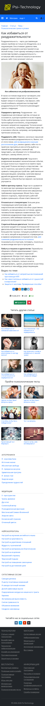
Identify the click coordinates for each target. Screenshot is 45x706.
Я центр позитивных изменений (15, 582)
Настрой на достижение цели (14, 566)
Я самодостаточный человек (13, 585)
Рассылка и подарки (32, 673)
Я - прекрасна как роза (11, 469)
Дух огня (5, 502)
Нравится (21, 302)
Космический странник (11, 519)
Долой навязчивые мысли (12, 589)
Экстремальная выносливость (14, 599)
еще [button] (21, 18)
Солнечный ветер (9, 505)
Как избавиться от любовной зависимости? (10, 330)
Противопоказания (9, 655)
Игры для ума (6, 680)
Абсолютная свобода (10, 466)
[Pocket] (31, 289)
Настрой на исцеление (11, 552)
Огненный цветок (9, 522)
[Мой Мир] (22, 289)
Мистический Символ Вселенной (15, 512)
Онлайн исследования (10, 652)
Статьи (13, 26)
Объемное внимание (10, 605)
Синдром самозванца (10, 609)
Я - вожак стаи (7, 476)
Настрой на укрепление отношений (16, 542)
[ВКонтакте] (13, 289)
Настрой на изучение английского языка (18, 535)
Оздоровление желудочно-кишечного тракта (20, 592)
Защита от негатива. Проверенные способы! (23, 284)
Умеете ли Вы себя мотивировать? (30, 443)
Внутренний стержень (11, 555)
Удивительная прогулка (11, 472)
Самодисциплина (9, 579)
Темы (20, 26)
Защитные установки (10, 658)
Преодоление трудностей (12, 482)
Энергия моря (7, 479)
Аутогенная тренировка (33, 647)
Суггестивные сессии (32, 634)
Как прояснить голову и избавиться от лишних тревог (32, 353)
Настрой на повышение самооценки (17, 562)
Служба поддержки (31, 692)
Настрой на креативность (12, 539)
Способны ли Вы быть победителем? (9, 422)
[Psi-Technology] (22, 7)
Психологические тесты (11, 689)
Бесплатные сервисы (9, 668)
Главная (4, 26)
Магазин (14, 18)
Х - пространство (8, 495)
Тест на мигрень (30, 421)
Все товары (28, 650)
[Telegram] (28, 289)
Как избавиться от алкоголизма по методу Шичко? (9, 353)
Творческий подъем (10, 559)
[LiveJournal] (25, 289)
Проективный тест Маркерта (8, 443)
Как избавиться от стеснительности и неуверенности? (8, 376)
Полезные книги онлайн (11, 671)
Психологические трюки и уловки (15, 28)
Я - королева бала (9, 459)
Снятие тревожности (10, 602)
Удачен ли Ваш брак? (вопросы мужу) (9, 401)
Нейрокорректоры (31, 637)
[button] (2, 18)
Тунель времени (8, 499)
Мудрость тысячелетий (11, 545)
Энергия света (7, 516)
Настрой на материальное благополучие (19, 549)
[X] (16, 289)
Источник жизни (8, 462)
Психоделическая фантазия (13, 509)
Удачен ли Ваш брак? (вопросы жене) (31, 401)
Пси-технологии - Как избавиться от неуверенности (31, 330)
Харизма (5, 595)
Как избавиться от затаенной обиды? (30, 375)
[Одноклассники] (19, 289)
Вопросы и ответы (31, 689)
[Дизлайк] (29, 303)
